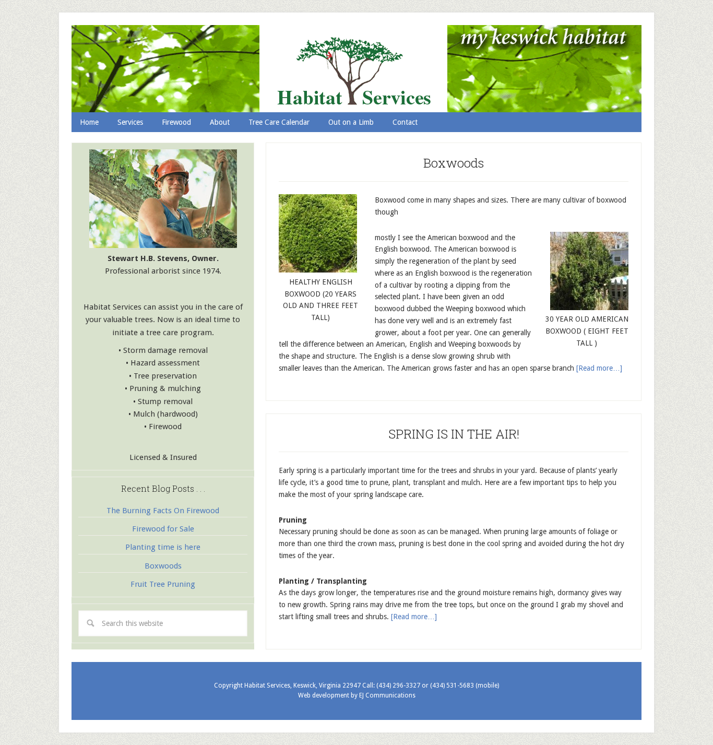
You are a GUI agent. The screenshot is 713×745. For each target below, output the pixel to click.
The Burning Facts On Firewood (162, 510)
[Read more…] (599, 368)
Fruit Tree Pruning (162, 584)
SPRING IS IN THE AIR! (453, 433)
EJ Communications (387, 695)
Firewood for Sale (163, 529)
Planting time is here (162, 547)
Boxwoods (453, 163)
